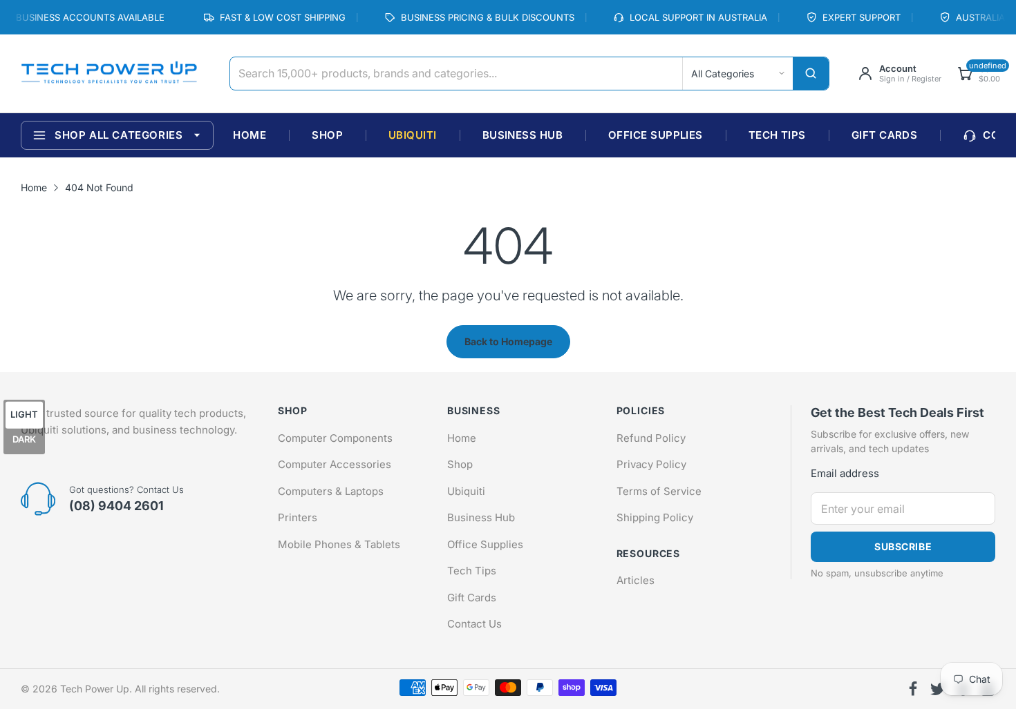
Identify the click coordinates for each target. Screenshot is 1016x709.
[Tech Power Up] (108, 73)
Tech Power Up (94, 689)
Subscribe (903, 546)
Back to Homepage (508, 341)
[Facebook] (913, 689)
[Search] (811, 73)
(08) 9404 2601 (116, 505)
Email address (845, 473)
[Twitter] (938, 689)
